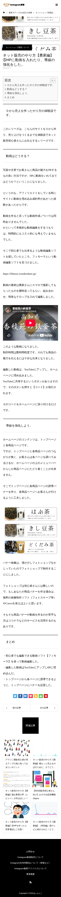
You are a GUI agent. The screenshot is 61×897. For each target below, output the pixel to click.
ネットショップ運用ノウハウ (17, 47)
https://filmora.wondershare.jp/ (19, 273)
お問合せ (30, 851)
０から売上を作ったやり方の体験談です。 (31, 85)
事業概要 (30, 874)
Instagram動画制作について (30, 857)
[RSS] (30, 882)
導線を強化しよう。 (18, 93)
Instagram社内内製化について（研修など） (30, 863)
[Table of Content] (53, 80)
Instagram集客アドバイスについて (30, 868)
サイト (39, 128)
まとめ (11, 97)
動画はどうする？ (17, 89)
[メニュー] (56, 4)
